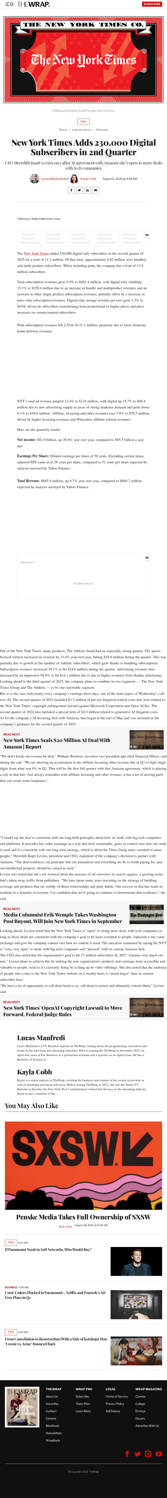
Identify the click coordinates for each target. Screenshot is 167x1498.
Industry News (81, 129)
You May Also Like (31, 1105)
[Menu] (9, 4)
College (140, 1403)
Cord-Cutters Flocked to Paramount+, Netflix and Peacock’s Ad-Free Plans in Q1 (56, 1295)
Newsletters (54, 1433)
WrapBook (53, 1440)
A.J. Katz (67, 1226)
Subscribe (152, 4)
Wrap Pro (84, 1389)
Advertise (52, 1403)
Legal (111, 1389)
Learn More (83, 1411)
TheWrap (54, 1389)
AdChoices (113, 1411)
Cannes (140, 1396)
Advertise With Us (147, 1425)
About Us (52, 1396)
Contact (51, 1411)
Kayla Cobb (88, 178)
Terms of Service (117, 1396)
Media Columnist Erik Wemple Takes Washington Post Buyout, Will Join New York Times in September (62, 917)
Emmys (140, 1411)
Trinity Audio (38, 218)
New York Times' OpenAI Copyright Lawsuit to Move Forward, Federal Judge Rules (62, 1010)
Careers (51, 1418)
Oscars (140, 1418)
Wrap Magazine (148, 1389)
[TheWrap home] (33, 4)
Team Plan (83, 1403)
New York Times (36, 253)
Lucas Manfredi (52, 178)
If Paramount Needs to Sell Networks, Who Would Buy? (48, 1249)
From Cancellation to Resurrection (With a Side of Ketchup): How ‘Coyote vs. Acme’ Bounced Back (56, 1341)
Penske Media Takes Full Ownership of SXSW (83, 1216)
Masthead (52, 1425)
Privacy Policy (115, 1403)
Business (102, 129)
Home (63, 129)
